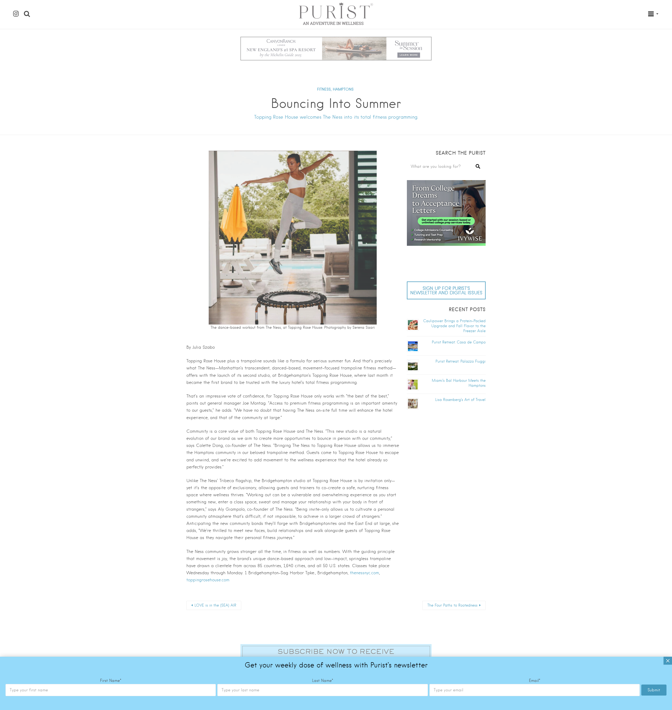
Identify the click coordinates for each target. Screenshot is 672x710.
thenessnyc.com (364, 572)
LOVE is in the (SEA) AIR (215, 605)
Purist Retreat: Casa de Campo (459, 342)
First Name (110, 680)
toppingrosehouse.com (207, 579)
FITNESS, (324, 89)
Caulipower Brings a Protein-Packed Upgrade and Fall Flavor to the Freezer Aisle (454, 326)
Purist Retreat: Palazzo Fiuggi (460, 361)
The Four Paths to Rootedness (452, 605)
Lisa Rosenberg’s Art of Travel (460, 400)
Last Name (322, 680)
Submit (654, 690)
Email (534, 680)
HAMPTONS (343, 89)
